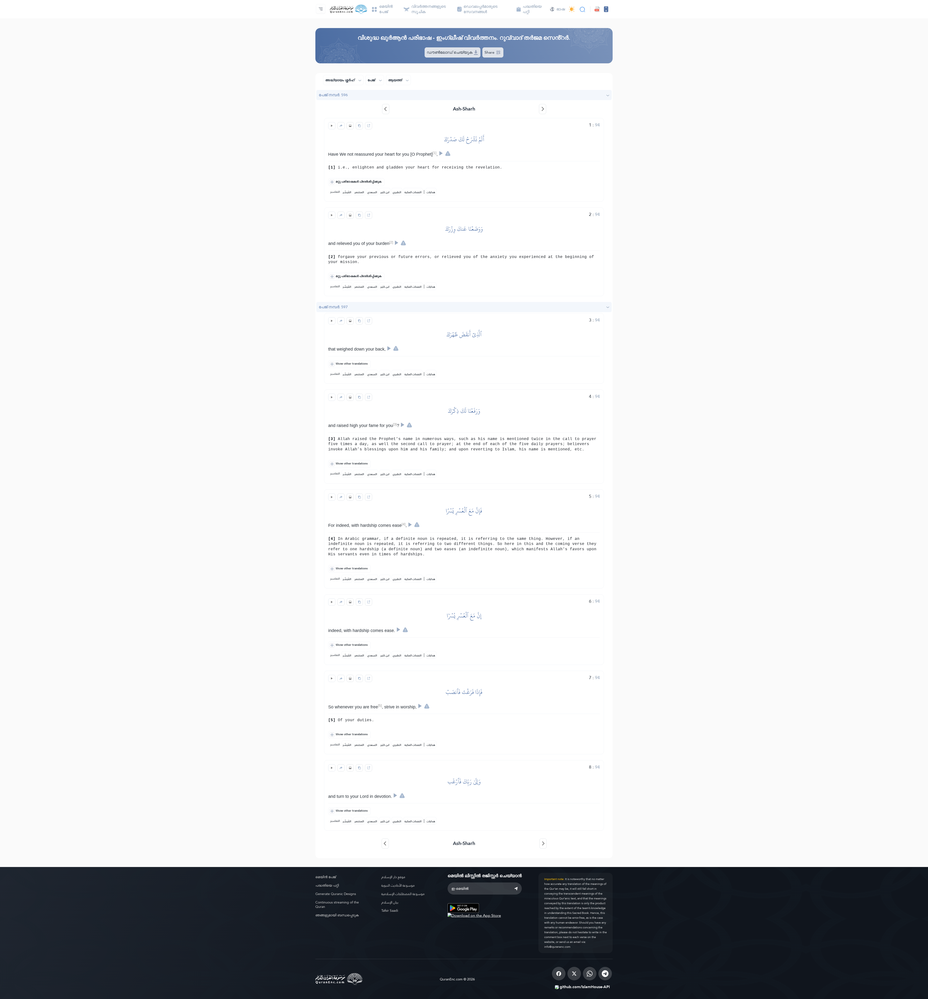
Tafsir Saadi (389, 910)
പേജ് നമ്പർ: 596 (333, 94)
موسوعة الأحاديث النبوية (398, 885)
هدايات (431, 192)
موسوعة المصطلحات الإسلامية (403, 894)
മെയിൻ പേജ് (325, 877)
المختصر (359, 192)
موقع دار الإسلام (393, 877)
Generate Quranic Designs (335, 894)
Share (490, 52)
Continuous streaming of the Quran (337, 904)
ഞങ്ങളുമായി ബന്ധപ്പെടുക (337, 915)
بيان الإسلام (389, 902)
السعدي (372, 192)
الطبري (397, 192)
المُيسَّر (347, 192)
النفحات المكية (413, 192)
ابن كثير (384, 192)
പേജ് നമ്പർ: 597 (333, 306)
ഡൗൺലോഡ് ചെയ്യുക (450, 52)
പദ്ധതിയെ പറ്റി (327, 885)
